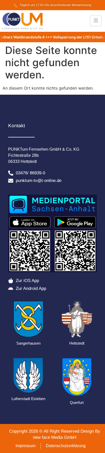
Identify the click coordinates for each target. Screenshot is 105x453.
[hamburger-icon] (95, 21)
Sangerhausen (28, 343)
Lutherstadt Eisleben (28, 399)
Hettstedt (76, 343)
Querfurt (77, 402)
